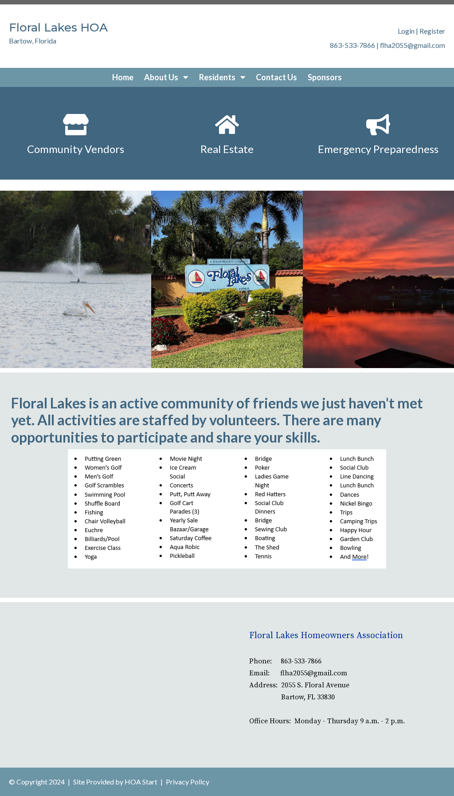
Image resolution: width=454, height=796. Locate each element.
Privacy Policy (187, 781)
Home (122, 77)
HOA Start (141, 781)
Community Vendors (75, 148)
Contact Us (276, 77)
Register (432, 31)
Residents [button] (218, 77)
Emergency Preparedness (378, 148)
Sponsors (325, 77)
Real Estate (227, 148)
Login (406, 31)
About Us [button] (162, 77)
